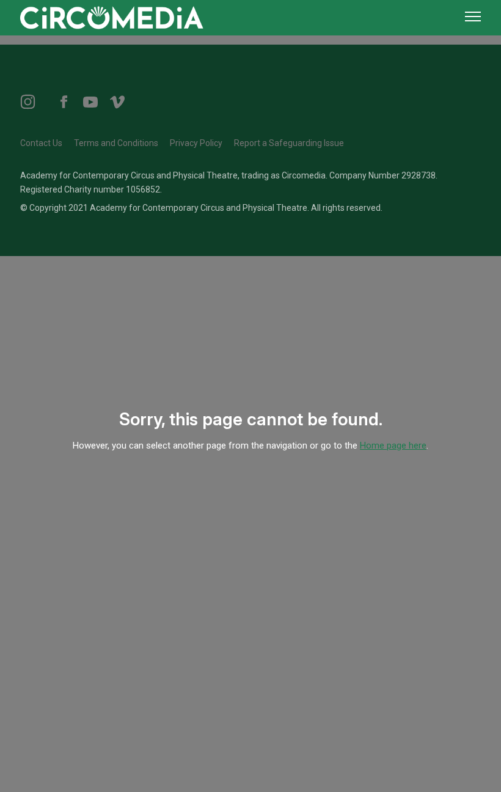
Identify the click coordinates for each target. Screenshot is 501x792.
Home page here (393, 445)
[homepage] (111, 16)
